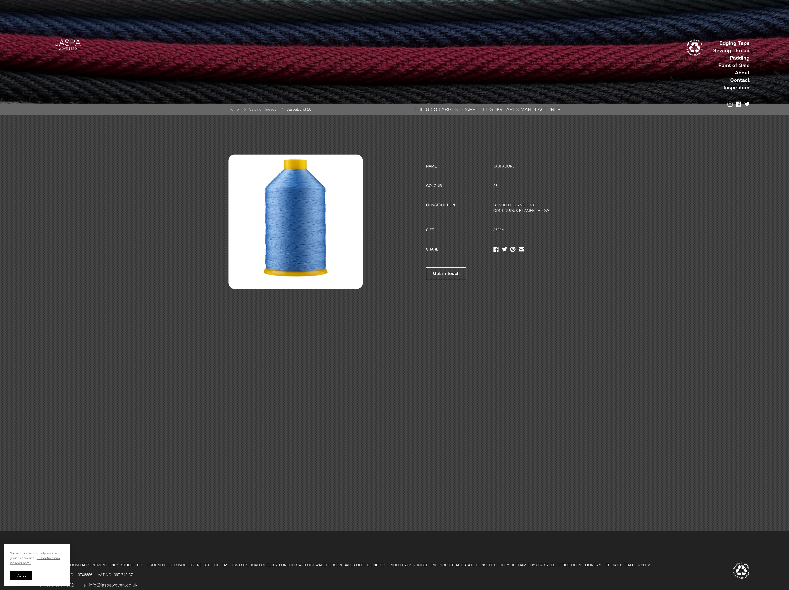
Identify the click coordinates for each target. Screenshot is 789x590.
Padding (740, 58)
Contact (740, 80)
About (742, 73)
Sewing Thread (731, 50)
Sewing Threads (262, 109)
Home (233, 109)
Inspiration (736, 87)
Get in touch (446, 273)
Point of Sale (734, 65)
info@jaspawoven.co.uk (113, 585)
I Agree (21, 575)
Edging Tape (734, 43)
